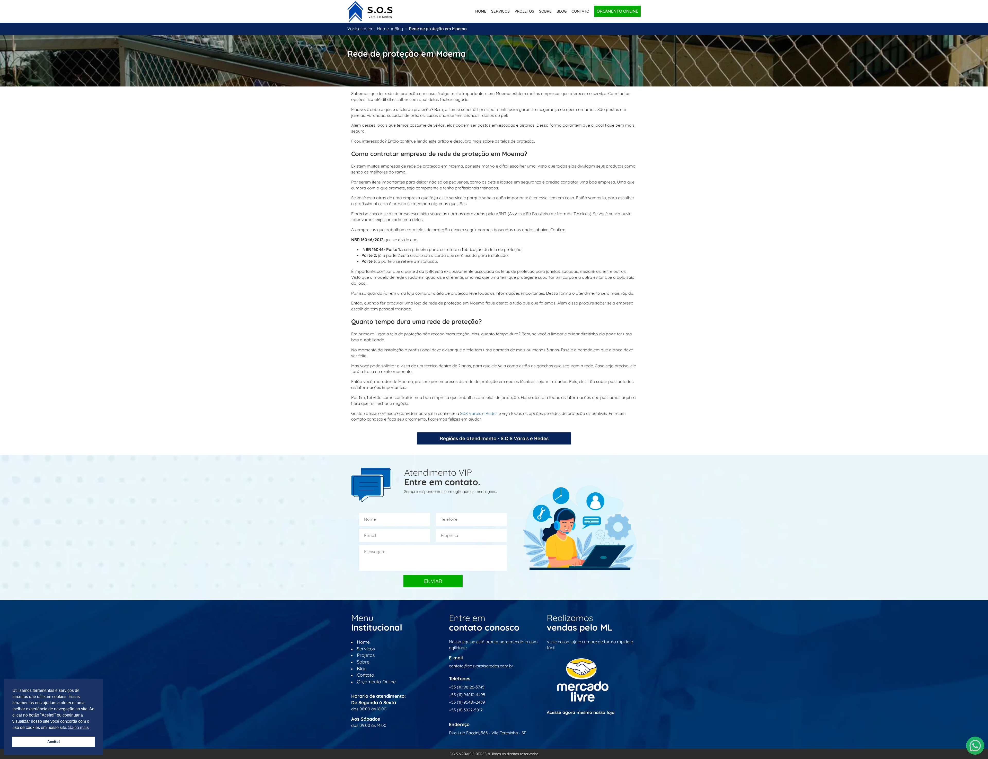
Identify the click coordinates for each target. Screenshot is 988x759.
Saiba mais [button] (78, 727)
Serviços (500, 11)
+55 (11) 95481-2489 (467, 702)
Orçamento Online (617, 11)
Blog (562, 11)
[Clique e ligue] (975, 746)
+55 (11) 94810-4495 (467, 694)
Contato (580, 11)
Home (480, 11)
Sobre (545, 11)
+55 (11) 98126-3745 (466, 687)
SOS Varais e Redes (479, 413)
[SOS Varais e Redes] (370, 10)
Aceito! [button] (53, 741)
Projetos (524, 11)
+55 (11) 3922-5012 (466, 709)
